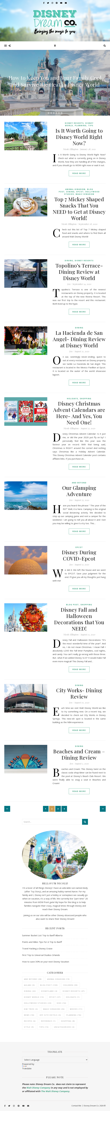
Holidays (72, 398)
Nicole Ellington (70, 149)
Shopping (85, 398)
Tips (90, 125)
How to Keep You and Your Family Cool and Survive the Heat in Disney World (55, 81)
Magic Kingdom (85, 194)
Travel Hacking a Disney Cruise (37, 948)
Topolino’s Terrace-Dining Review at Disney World (79, 271)
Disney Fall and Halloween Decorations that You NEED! (79, 619)
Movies (76, 1009)
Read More (79, 173)
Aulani (29, 985)
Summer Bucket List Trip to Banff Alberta (42, 935)
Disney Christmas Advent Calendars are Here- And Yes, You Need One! (79, 413)
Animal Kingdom (75, 189)
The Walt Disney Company (55, 1091)
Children (70, 985)
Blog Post (72, 604)
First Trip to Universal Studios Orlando (41, 955)
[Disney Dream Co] (55, 20)
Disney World (34, 997)
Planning (81, 125)
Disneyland (49, 991)
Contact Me (76, 1105)
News (29, 1015)
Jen (68, 284)
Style (29, 1027)
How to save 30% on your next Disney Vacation (45, 961)
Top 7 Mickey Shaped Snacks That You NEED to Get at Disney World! (79, 208)
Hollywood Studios (38, 1003)
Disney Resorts (74, 123)
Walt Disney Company (38, 1087)
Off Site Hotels (50, 1015)
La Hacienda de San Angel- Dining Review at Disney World (79, 339)
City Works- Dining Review (79, 693)
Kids (61, 1003)
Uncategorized (64, 1027)
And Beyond (79, 483)
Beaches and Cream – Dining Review (79, 754)
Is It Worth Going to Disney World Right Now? (79, 136)
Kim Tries (31, 1009)
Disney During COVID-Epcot (79, 555)
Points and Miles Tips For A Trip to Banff (42, 941)
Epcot (80, 191)
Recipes (30, 1021)
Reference (48, 1021)
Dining (70, 191)
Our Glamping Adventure (79, 490)
